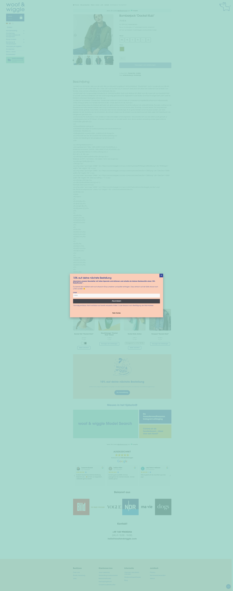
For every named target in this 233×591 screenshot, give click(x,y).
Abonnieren (116, 301)
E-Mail (75, 292)
